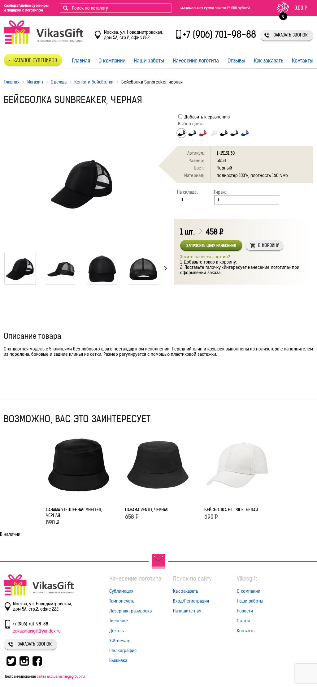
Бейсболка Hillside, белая (231, 510)
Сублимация (121, 591)
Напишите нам (187, 611)
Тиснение (118, 621)
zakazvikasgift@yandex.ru (37, 631)
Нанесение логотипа (196, 60)
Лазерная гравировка (130, 611)
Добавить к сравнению (206, 117)
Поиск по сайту (192, 578)
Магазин (35, 82)
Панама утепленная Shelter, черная (74, 512)
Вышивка (118, 660)
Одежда (59, 82)
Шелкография (123, 650)
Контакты (302, 60)
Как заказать (268, 60)
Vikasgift (247, 578)
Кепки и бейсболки (94, 82)
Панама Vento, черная (146, 510)
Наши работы (149, 60)
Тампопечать (121, 601)
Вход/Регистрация (191, 601)
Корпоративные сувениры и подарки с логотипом (26, 7)
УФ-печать (119, 640)
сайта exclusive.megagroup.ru (61, 676)
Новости (245, 611)
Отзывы (236, 60)
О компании (111, 60)
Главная (81, 60)
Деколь (116, 630)
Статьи (243, 621)
